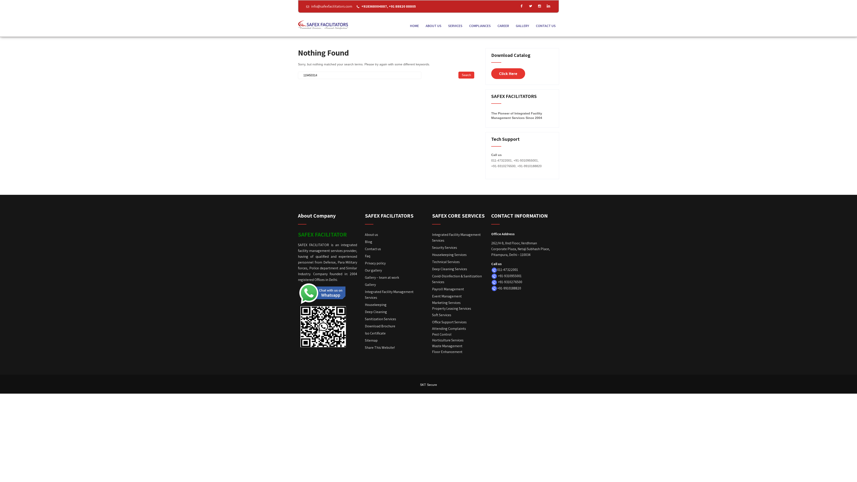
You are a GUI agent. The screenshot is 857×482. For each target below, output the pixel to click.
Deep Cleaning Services (449, 269)
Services (455, 25)
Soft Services (441, 315)
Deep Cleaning (376, 312)
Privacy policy (375, 263)
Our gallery (373, 270)
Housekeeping (376, 304)
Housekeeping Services (449, 254)
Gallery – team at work (382, 277)
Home (414, 25)
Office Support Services (449, 322)
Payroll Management (448, 289)
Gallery (522, 25)
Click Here (508, 73)
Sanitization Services (380, 319)
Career (503, 25)
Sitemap (371, 340)
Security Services (444, 247)
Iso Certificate (375, 333)
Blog (368, 241)
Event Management (447, 296)
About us (433, 25)
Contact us (546, 25)
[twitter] (530, 6)
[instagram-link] (539, 6)
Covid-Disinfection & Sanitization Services (457, 279)
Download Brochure (380, 326)
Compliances (480, 25)
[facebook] (521, 6)
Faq (367, 256)
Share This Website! (380, 347)
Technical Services (446, 262)
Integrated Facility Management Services (389, 294)
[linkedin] (548, 6)
